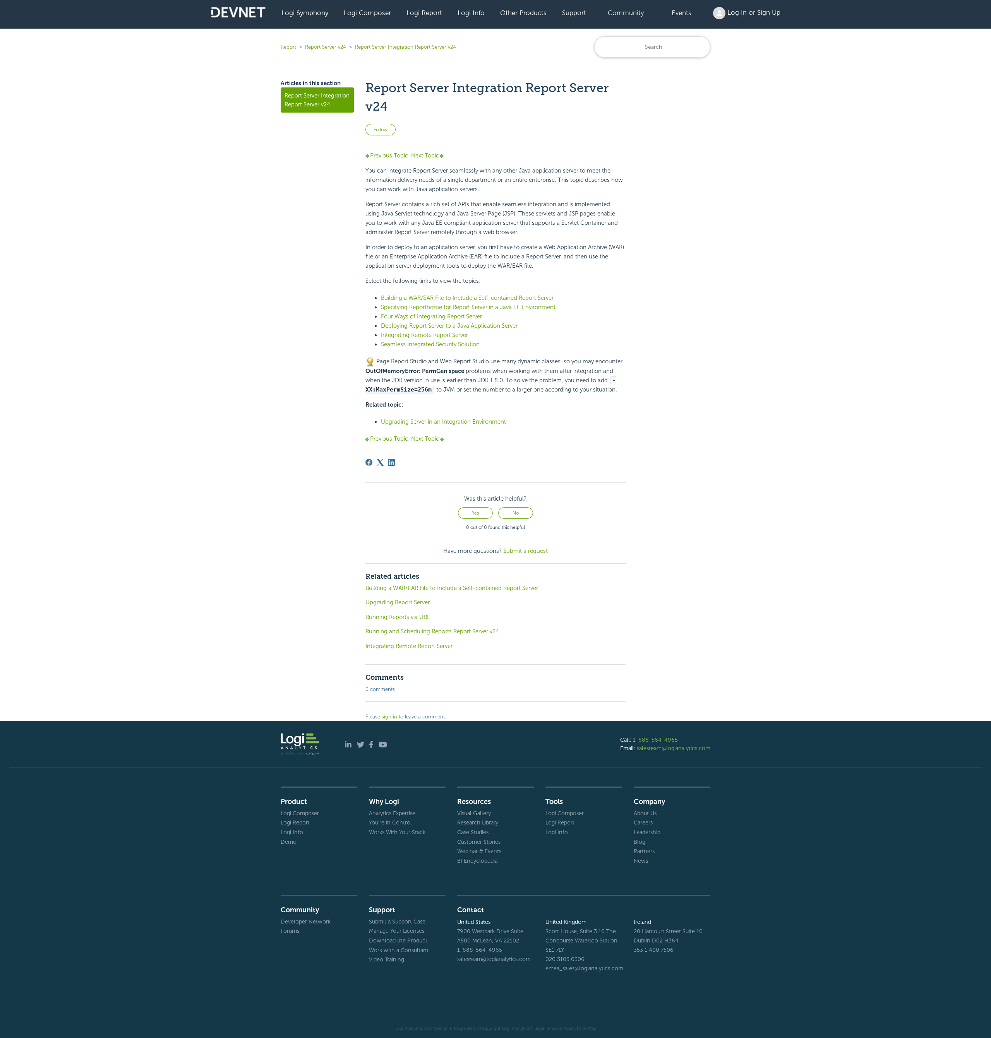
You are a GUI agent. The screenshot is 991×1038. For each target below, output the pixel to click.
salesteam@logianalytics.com (673, 748)
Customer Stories (479, 841)
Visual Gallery (474, 813)
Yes (475, 513)
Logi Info (471, 13)
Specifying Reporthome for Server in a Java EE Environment (468, 307)
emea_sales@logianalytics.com (583, 968)
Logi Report (424, 13)
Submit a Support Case (397, 921)
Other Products (523, 13)
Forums (290, 930)
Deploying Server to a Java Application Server (449, 325)
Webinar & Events (479, 851)
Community (626, 13)
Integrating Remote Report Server (409, 646)
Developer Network (306, 921)
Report (288, 47)
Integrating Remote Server (424, 335)
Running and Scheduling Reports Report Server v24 (432, 631)
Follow (380, 129)
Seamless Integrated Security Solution (430, 344)
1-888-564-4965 (655, 739)
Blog (639, 841)
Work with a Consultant (399, 950)
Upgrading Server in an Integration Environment (443, 421)
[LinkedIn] (391, 462)
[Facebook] (368, 462)
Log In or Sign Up (752, 12)
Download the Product (398, 940)
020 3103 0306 (565, 959)
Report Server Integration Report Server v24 (405, 47)
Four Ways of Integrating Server (431, 316)
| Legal (537, 1028)
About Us (645, 813)
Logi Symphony (304, 13)
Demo (289, 841)
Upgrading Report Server (397, 602)
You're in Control (390, 822)
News (641, 860)
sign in (389, 717)
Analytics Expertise (392, 813)
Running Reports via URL (397, 617)
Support (574, 13)
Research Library (477, 822)
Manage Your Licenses (396, 930)
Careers (643, 822)
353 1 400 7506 (654, 949)
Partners (644, 851)
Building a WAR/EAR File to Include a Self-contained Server (467, 297)
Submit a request (525, 550)
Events (681, 13)
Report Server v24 (325, 47)
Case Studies (473, 832)
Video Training (386, 959)
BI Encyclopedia (477, 860)
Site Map (588, 1028)
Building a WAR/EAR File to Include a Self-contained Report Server (451, 588)
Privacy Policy (562, 1028)
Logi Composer (367, 13)
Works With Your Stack (397, 832)
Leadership (647, 832)
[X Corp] (380, 462)
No (516, 513)
